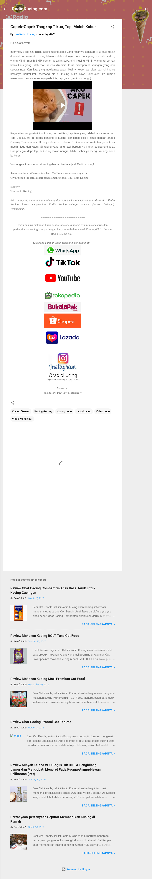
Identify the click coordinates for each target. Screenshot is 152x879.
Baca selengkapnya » (98, 624)
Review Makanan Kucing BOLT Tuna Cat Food (44, 636)
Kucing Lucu (64, 411)
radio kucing (84, 411)
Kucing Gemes (21, 411)
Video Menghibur (22, 418)
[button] (112, 27)
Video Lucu (103, 411)
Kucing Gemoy (43, 411)
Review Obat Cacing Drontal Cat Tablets (40, 722)
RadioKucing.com (29, 8)
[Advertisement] (137, 74)
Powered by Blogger (78, 869)
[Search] (147, 10)
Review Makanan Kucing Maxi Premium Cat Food (47, 679)
